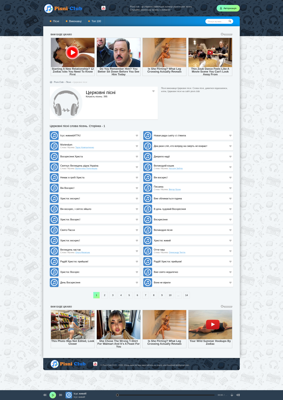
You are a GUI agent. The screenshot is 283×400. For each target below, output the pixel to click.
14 (186, 295)
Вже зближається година (168, 198)
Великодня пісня (163, 230)
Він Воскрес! (67, 188)
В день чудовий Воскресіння (170, 209)
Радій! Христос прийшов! (74, 261)
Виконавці (75, 21)
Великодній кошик (164, 165)
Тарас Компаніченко (84, 147)
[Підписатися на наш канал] (103, 9)
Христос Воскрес (70, 272)
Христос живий (162, 240)
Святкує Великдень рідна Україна (79, 165)
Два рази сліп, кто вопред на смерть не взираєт (180, 146)
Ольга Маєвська (82, 252)
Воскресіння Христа (71, 156)
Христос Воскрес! (70, 219)
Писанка (158, 186)
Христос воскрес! (70, 198)
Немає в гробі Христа (72, 177)
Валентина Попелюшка (86, 168)
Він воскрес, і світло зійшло (75, 209)
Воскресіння (161, 219)
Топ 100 (96, 21)
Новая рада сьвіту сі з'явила (170, 135)
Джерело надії (162, 156)
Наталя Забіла (176, 168)
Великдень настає (70, 249)
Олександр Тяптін (177, 252)
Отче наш (159, 249)
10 (170, 295)
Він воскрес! (161, 177)
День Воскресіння (70, 282)
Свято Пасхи (67, 230)
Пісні (56, 21)
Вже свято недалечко (166, 272)
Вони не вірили (162, 282)
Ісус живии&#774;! (70, 135)
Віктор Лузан (175, 189)
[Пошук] (230, 21)
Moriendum (66, 144)
